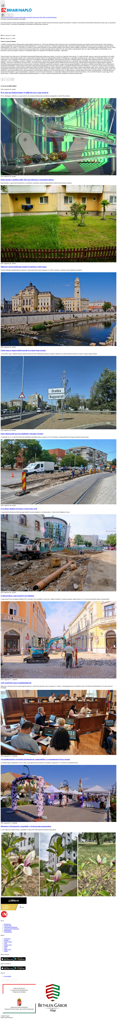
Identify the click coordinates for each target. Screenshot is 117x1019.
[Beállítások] (3, 15)
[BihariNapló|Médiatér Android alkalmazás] (20, 960)
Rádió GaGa (7, 949)
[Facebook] (2, 981)
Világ (40, 17)
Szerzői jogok (8, 925)
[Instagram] (9, 981)
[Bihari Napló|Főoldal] (16, 12)
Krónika (6, 940)
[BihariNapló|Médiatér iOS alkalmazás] (7, 960)
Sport (37, 17)
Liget (5, 943)
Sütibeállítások (8, 932)
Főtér (5, 948)
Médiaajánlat (7, 930)
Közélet (6, 17)
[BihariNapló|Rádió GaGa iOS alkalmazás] (7, 969)
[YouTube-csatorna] (6, 981)
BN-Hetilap (53, 17)
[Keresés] (3, 2)
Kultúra (21, 17)
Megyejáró (27, 17)
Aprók (48, 17)
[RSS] (16, 981)
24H (2, 17)
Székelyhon (7, 938)
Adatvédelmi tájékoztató (10, 927)
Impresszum (7, 924)
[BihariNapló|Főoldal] (35, 1014)
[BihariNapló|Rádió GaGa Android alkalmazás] (20, 969)
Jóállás (6, 951)
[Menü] (7, 15)
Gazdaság (16, 17)
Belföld (11, 17)
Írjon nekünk (7, 976)
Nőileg (6, 946)
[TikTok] (12, 981)
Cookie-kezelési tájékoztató (11, 928)
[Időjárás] (3, 5)
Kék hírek (32, 17)
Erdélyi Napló (8, 942)
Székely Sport (8, 945)
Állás (44, 17)
